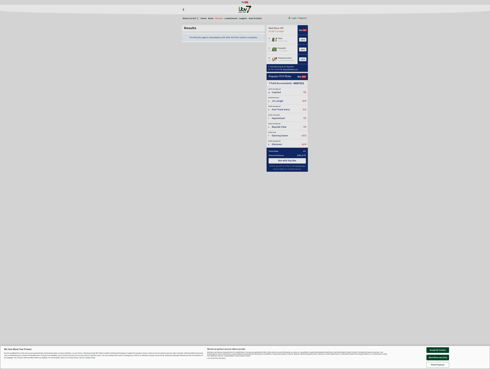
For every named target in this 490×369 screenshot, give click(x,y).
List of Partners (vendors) (216, 358)
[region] (245, 357)
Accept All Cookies (438, 350)
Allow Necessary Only (437, 357)
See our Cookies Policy (87, 358)
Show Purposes (437, 365)
